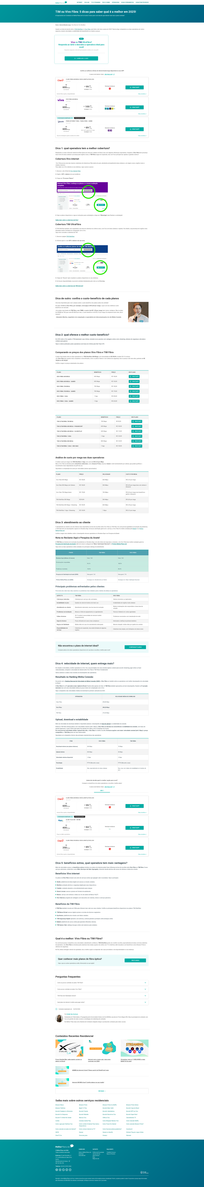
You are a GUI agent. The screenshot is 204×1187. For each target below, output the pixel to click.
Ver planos (135, 960)
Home (57, 25)
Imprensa (81, 1154)
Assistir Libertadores (109, 1111)
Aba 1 (102, 790)
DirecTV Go (58, 1135)
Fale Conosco (96, 1155)
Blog (94, 1157)
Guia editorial (82, 1155)
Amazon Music (59, 1105)
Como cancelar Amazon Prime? (135, 1124)
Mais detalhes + (142, 94)
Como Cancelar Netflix (132, 1121)
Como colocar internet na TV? (87, 1129)
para (107, 74)
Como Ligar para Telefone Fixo (64, 1124)
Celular (86, 2)
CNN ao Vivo (106, 1117)
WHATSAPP (135, 376)
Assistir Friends (83, 1111)
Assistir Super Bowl (131, 1114)
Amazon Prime (83, 1105)
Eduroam (128, 1135)
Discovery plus (83, 1135)
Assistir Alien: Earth (108, 1108)
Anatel (134, 528)
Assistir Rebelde (83, 1114)
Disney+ (105, 1135)
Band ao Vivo (82, 1117)
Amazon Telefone (60, 1108)
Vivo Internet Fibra (75, 171)
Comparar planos (135, 647)
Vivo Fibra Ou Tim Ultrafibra (78, 25)
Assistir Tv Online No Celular (63, 1117)
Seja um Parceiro (111, 1154)
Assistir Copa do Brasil (132, 1108)
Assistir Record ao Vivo (109, 1114)
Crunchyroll (129, 1129)
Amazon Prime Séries (132, 1105)
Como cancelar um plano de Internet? (65, 1129)
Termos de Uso (96, 1154)
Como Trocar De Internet (109, 1124)
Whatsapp (135, 87)
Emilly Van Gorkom (72, 1014)
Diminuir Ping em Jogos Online (134, 1132)
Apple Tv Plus (83, 1108)
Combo (57, 1121)
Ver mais (101, 1091)
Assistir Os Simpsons (61, 1114)
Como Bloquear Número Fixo (111, 1121)
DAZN (57, 1132)
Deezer (81, 1132)
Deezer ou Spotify (108, 1132)
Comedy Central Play (85, 1121)
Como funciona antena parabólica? (112, 1129)
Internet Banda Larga (65, 25)
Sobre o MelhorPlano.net (85, 1152)
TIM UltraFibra (78, 29)
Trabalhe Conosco (111, 1152)
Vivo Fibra (87, 29)
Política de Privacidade (98, 1152)
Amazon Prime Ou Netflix (110, 1105)
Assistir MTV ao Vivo (132, 1111)
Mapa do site (96, 1158)
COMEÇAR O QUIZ (82, 58)
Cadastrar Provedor (142, 2)
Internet (79, 2)
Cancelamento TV (131, 1117)
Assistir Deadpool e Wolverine (64, 1111)
